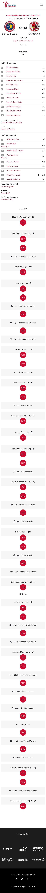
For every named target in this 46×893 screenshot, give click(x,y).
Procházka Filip (7, 200)
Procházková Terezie (15, 151)
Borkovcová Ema (13, 72)
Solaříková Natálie (13, 115)
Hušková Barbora (13, 171)
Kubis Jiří (29, 41)
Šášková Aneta (13, 162)
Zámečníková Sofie (14, 102)
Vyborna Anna (12, 85)
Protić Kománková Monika (11, 123)
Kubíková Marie (12, 89)
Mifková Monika (13, 139)
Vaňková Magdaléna (14, 80)
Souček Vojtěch (7, 187)
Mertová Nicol (12, 166)
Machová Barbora (13, 93)
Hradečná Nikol (12, 98)
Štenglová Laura (13, 179)
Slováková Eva (12, 67)
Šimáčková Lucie (13, 175)
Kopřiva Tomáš (19, 41)
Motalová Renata (8, 129)
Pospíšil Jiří (5, 193)
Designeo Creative (27, 887)
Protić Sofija (11, 76)
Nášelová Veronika (13, 111)
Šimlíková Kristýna (13, 107)
